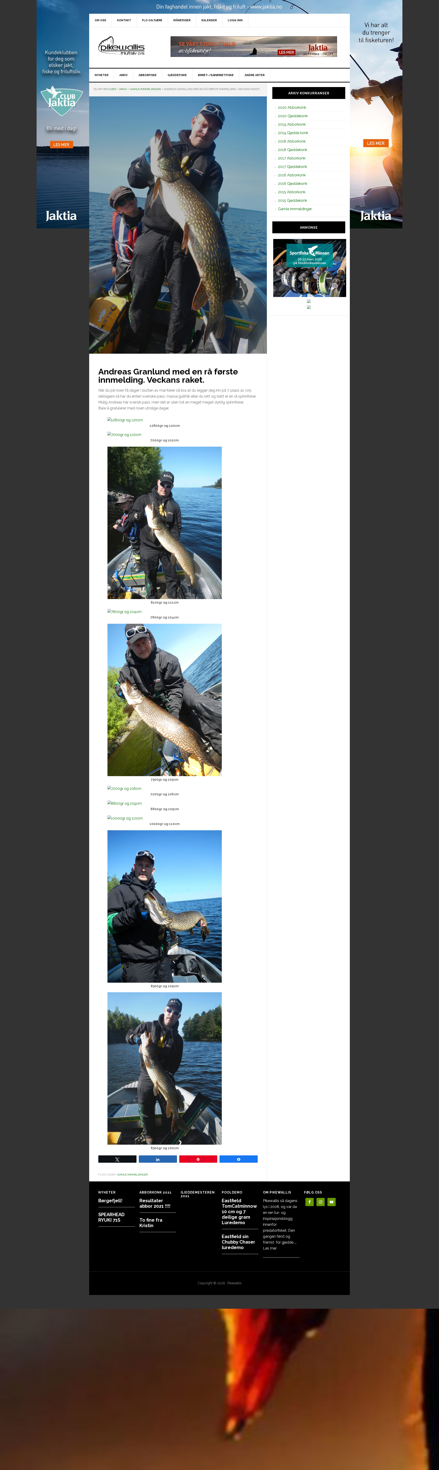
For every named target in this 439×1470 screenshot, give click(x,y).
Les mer (270, 1248)
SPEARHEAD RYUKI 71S (111, 1217)
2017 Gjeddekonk (292, 167)
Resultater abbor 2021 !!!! (154, 1203)
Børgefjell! (110, 1200)
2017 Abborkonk (291, 158)
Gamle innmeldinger (132, 1174)
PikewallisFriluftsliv (128, 46)
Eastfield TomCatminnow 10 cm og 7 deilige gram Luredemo (239, 1211)
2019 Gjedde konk (293, 133)
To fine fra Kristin (150, 1222)
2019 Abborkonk (292, 124)
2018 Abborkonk (292, 141)
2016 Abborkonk (292, 175)
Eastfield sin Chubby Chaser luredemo (238, 1242)
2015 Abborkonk (291, 192)
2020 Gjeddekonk (293, 116)
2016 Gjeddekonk (292, 183)
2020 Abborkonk (292, 107)
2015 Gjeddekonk (292, 200)
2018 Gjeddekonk (292, 150)
